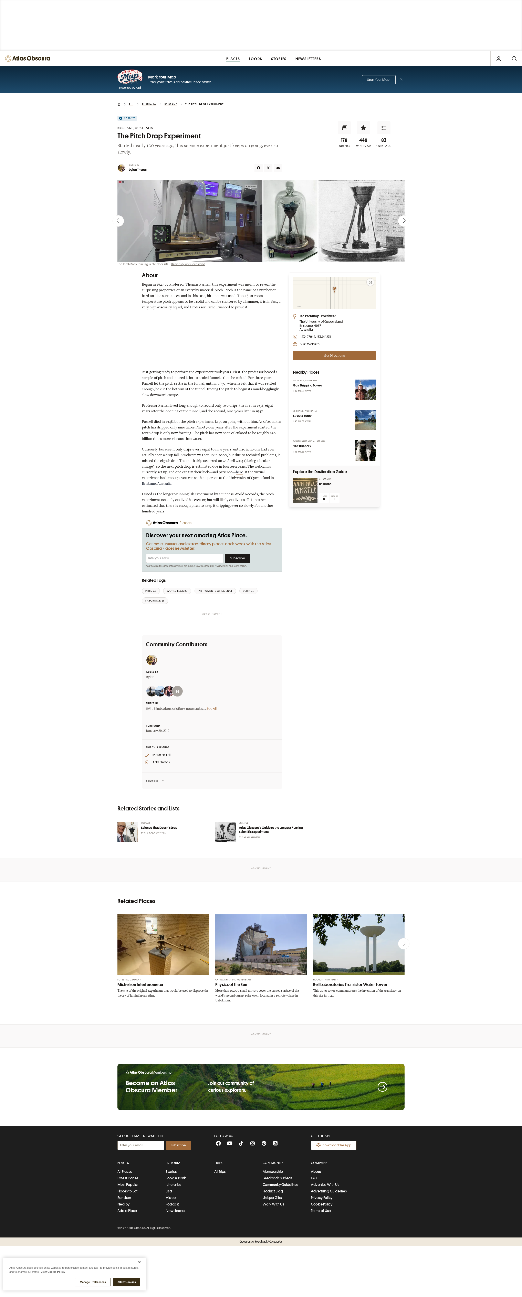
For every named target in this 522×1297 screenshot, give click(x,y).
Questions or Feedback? (261, 1241)
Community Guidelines (280, 1184)
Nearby (123, 1204)
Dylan (150, 677)
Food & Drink (176, 1178)
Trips (218, 1163)
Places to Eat (127, 1191)
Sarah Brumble (251, 837)
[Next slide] (403, 221)
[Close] (139, 1262)
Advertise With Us (325, 1184)
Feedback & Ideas (277, 1178)
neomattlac (195, 708)
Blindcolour (162, 708)
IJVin (149, 708)
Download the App (337, 1145)
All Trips (220, 1171)
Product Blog (273, 1191)
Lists (169, 1191)
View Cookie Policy (53, 1271)
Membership (273, 1171)
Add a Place (127, 1210)
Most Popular (127, 1184)
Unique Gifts (272, 1197)
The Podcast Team (155, 833)
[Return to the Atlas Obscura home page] (28, 58)
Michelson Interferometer (140, 984)
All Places (124, 1171)
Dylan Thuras (138, 169)
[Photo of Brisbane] (305, 490)
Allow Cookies (126, 1282)
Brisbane (149, 484)
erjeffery (178, 708)
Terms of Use (239, 566)
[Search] (514, 58)
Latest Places (127, 1178)
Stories (171, 1171)
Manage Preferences (93, 1282)
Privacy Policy (221, 566)
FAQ (314, 1178)
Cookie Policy (321, 1204)
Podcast (172, 1204)
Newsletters (175, 1210)
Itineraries (173, 1184)
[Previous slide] (118, 221)
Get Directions (334, 355)
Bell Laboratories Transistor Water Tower (350, 984)
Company (319, 1163)
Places (123, 1163)
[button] (344, 127)
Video (171, 1197)
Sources (152, 781)
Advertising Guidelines (329, 1191)
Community (273, 1163)
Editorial (174, 1163)
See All (212, 708)
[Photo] (365, 390)
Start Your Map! (378, 79)
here (239, 472)
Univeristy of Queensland (188, 264)
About (316, 1171)
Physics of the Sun (231, 984)
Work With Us (273, 1204)
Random (124, 1197)
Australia (164, 484)
